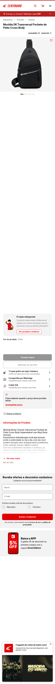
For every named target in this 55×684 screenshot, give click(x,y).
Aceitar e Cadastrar (27, 517)
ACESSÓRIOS (8, 20)
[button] (27, 372)
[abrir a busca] (35, 6)
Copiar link (45, 33)
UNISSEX (31, 20)
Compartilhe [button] (32, 33)
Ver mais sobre (13, 458)
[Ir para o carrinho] (43, 6)
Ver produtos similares (29, 332)
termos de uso (35, 522)
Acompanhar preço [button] (13, 405)
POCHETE (20, 20)
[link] (27, 379)
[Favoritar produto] (51, 40)
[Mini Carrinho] (43, 6)
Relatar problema (13, 414)
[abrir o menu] (50, 6)
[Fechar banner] (50, 644)
